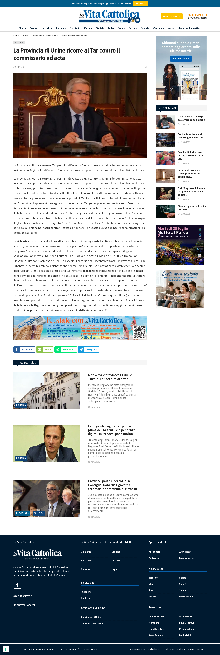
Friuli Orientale (156, 629)
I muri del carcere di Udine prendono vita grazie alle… (189, 173)
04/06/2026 (95, 517)
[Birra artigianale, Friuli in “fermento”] (165, 211)
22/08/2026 (185, 124)
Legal (114, 569)
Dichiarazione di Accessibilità (141, 649)
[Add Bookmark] (146, 66)
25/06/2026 (95, 462)
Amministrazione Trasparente (194, 649)
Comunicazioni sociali (92, 623)
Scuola (182, 578)
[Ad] (80, 328)
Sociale (152, 596)
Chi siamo (86, 551)
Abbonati (140, 4)
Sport (151, 590)
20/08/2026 (185, 142)
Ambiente (154, 558)
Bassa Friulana (156, 635)
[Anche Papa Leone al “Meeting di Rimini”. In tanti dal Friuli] (165, 140)
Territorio (153, 578)
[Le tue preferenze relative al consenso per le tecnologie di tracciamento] (6, 649)
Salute (182, 590)
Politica (19, 42)
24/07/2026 (95, 407)
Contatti (116, 560)
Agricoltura (154, 551)
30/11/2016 (18, 67)
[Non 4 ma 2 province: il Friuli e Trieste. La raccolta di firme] (46, 390)
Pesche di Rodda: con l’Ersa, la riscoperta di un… (190, 155)
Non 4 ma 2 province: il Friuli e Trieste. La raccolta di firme (110, 377)
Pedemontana (186, 629)
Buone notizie (186, 558)
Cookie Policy (174, 649)
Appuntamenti (186, 616)
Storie (152, 584)
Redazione (86, 560)
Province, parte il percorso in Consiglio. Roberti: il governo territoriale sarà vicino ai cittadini (112, 485)
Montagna (154, 622)
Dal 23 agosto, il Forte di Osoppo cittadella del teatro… (192, 191)
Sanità (182, 584)
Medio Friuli (185, 635)
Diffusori (116, 551)
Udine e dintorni (157, 616)
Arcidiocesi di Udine (91, 617)
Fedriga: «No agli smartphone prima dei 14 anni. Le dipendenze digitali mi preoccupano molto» (111, 430)
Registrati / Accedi (24, 604)
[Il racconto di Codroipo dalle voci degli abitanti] (165, 122)
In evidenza (22, 513)
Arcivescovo (185, 551)
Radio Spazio (186, 596)
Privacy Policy (161, 649)
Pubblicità (86, 592)
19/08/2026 (185, 181)
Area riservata (171, 16)
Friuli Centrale (186, 622)
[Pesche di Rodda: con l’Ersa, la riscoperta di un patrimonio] (165, 158)
